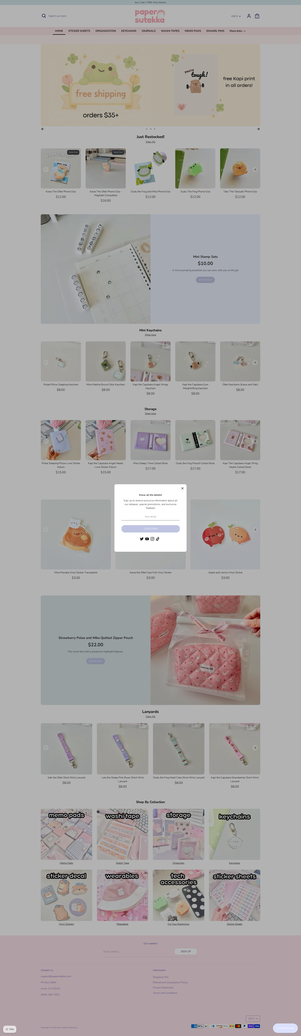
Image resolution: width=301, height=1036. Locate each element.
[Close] (182, 488)
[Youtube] (147, 539)
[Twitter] (142, 539)
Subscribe (151, 528)
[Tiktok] (158, 539)
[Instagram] (152, 539)
